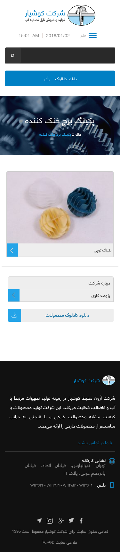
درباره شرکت (99, 282)
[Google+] (61, 520)
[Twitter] (71, 520)
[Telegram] (40, 520)
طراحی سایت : (65, 542)
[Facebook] (82, 520)
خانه (78, 134)
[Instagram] (50, 520)
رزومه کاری (101, 295)
